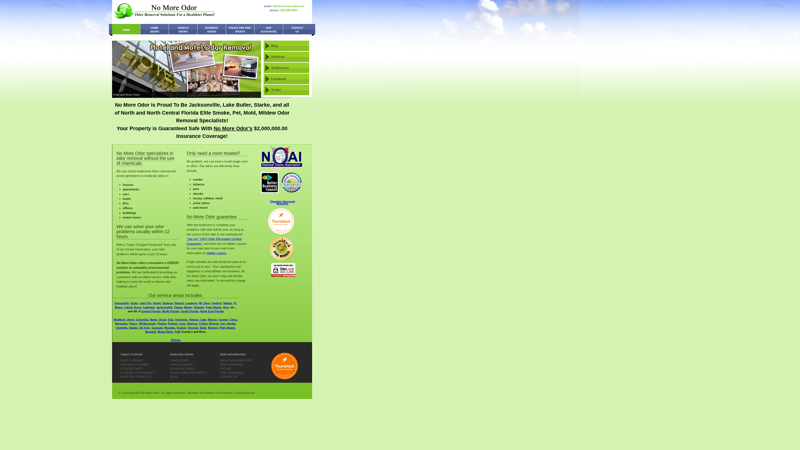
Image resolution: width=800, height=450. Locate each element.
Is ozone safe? (131, 368)
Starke (157, 303)
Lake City (145, 303)
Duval (162, 319)
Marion (212, 319)
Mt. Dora (204, 303)
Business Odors (211, 29)
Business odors (182, 368)
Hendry (231, 323)
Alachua (192, 323)
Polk (177, 331)
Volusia (194, 319)
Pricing (225, 368)
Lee (222, 323)
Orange (181, 327)
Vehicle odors (181, 364)
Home (126, 30)
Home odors (179, 360)
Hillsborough (147, 323)
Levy (182, 323)
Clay (170, 319)
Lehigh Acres (132, 307)
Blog (274, 46)
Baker (153, 319)
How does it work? (134, 364)
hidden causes (216, 253)
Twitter (276, 90)
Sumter (223, 319)
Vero (226, 307)
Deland (179, 303)
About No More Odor (236, 360)
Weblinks (278, 57)
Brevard (213, 327)
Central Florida (150, 311)
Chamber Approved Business (282, 202)
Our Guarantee (269, 29)
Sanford (216, 303)
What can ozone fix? (136, 376)
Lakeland (149, 307)
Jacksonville (164, 307)
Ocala (134, 303)
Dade (203, 327)
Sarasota (157, 327)
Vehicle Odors (183, 29)
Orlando (199, 307)
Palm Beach (213, 307)
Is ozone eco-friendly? (138, 372)
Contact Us (297, 29)
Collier (203, 323)
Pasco (133, 323)
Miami (188, 307)
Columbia (142, 319)
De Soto (145, 327)
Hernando (121, 323)
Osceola (193, 327)
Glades (133, 327)
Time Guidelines (232, 372)
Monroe (214, 323)
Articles (176, 340)
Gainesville (121, 303)
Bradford (119, 319)
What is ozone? (132, 360)
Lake (203, 319)
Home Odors (154, 29)
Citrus (233, 319)
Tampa (178, 307)
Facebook (278, 79)
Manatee (169, 327)
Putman (173, 323)
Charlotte (121, 327)
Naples (227, 303)
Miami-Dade (165, 331)
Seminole (181, 319)
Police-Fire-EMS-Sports (188, 372)
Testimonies (280, 68)
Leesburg (191, 303)
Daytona (167, 303)
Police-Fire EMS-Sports (240, 29)
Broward (150, 331)
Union (130, 319)
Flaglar (161, 323)
